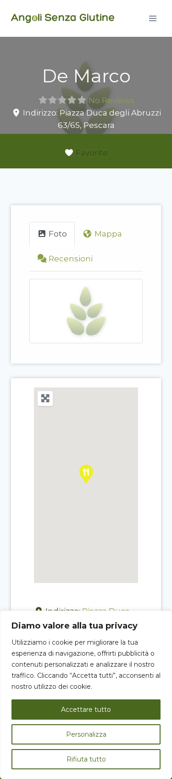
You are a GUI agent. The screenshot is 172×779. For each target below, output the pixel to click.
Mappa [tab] (108, 233)
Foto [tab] (58, 233)
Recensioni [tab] (71, 258)
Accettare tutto (86, 709)
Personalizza (86, 734)
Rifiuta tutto (86, 759)
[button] (86, 474)
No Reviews (111, 100)
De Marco (86, 75)
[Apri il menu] (152, 18)
